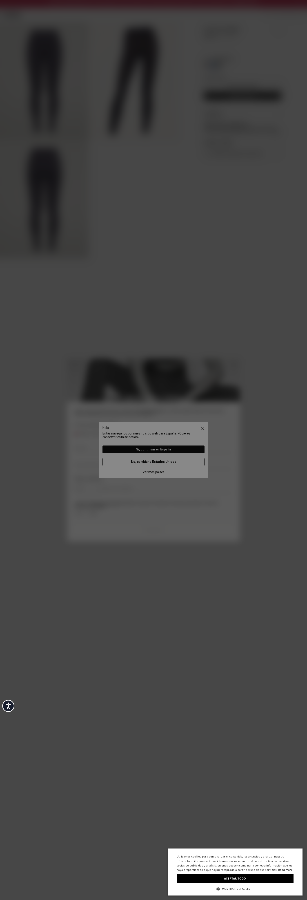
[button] (235, 888)
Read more (285, 870)
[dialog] (235, 872)
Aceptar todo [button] (235, 878)
